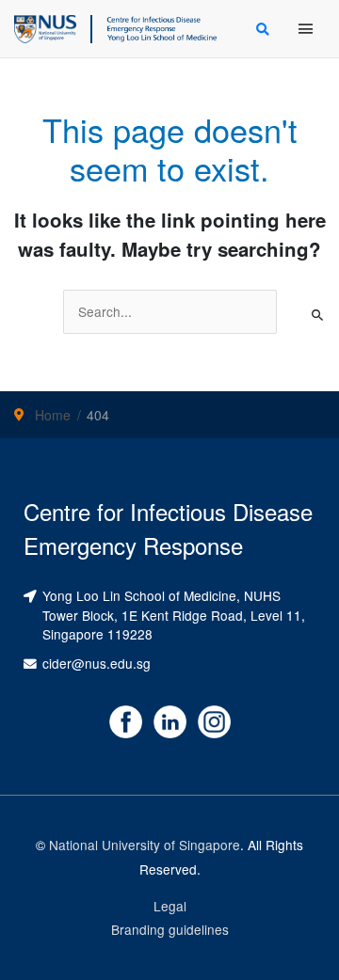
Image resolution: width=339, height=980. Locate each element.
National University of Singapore (144, 844)
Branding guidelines (170, 929)
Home (53, 414)
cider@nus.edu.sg (96, 663)
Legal (169, 905)
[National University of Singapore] (45, 26)
